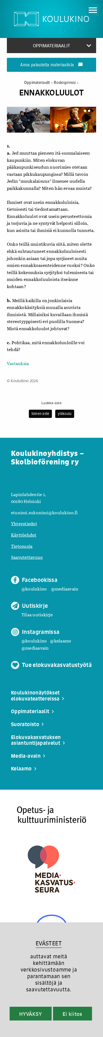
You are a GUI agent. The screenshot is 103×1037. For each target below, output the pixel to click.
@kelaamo (60, 640)
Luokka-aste (51, 403)
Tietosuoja (21, 546)
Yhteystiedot (24, 523)
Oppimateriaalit (38, 83)
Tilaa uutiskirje (37, 614)
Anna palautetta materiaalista (51, 65)
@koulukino (34, 588)
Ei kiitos (72, 1014)
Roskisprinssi (66, 83)
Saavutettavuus (27, 557)
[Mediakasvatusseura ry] (51, 869)
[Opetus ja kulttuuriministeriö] (51, 814)
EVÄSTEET (49, 943)
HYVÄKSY (30, 1014)
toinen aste (40, 414)
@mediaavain (65, 588)
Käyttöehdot (24, 535)
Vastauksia (18, 363)
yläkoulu (64, 414)
